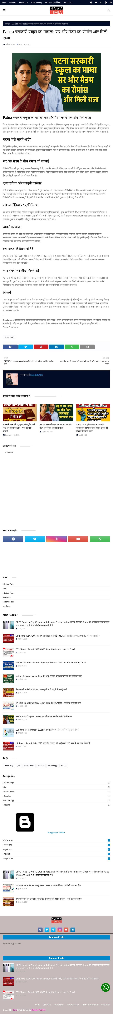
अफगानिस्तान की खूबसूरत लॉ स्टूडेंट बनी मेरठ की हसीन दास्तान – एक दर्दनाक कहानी (19, 427)
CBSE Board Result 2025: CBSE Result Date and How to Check (45, 649)
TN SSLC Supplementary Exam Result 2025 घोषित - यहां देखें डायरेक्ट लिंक (48, 703)
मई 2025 (56, 854)
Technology (9, 602)
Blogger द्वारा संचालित (56, 832)
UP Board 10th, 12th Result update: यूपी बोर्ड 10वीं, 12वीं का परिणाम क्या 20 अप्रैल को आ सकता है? (57, 635)
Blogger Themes (38, 1010)
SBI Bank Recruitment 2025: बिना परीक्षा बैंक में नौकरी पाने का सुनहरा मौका (47, 729)
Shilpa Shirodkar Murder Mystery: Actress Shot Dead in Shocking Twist (51, 662)
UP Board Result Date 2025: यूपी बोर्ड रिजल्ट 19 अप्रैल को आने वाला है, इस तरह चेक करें (53, 743)
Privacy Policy (36, 2)
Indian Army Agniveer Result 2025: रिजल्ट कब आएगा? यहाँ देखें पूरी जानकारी (49, 676)
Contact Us (23, 2)
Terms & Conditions (53, 2)
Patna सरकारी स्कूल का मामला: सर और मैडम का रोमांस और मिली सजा (56, 426)
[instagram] (101, 2)
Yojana (7, 606)
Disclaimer (68, 2)
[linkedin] (72, 930)
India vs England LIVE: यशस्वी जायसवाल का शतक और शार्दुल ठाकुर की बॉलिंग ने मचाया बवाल (92, 427)
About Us (12, 2)
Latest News (17, 24)
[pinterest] (106, 2)
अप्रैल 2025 (56, 858)
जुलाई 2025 (56, 849)
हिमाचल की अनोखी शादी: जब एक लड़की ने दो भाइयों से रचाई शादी (41, 689)
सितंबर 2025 (56, 840)
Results (7, 597)
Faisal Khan (10, 44)
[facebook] (91, 2)
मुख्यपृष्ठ (7, 24)
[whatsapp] (100, 539)
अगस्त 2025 (56, 845)
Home (3, 2)
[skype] (110, 2)
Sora (15, 1010)
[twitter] (96, 2)
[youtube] (78, 539)
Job (5, 588)
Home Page (9, 584)
